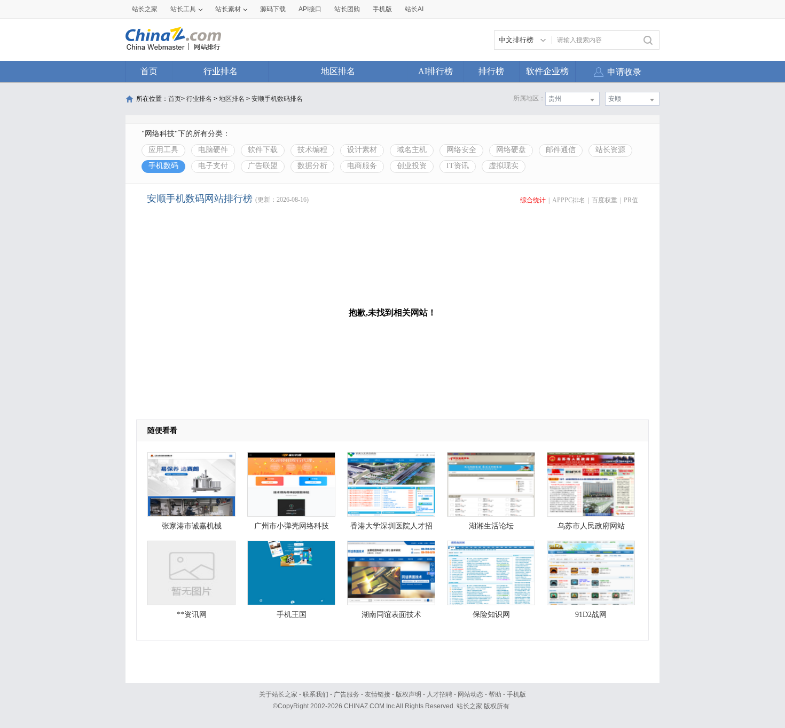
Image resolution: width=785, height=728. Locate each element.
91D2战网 (591, 615)
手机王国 (292, 615)
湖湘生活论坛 (491, 526)
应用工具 (163, 150)
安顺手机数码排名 (277, 98)
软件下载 (263, 150)
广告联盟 (263, 166)
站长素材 (228, 9)
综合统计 (533, 200)
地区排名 (338, 71)
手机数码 (163, 166)
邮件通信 (561, 150)
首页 (149, 71)
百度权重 (604, 200)
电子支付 (213, 166)
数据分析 (312, 166)
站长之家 (145, 9)
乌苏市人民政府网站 (591, 526)
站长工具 (183, 9)
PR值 (631, 200)
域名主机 (412, 150)
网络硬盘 (511, 150)
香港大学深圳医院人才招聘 (391, 528)
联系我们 (315, 694)
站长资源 (610, 150)
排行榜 (491, 71)
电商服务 (362, 166)
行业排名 (220, 71)
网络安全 (461, 150)
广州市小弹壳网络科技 (291, 526)
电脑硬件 (213, 150)
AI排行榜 (435, 71)
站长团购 (347, 9)
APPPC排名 (568, 200)
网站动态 (470, 694)
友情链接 (377, 694)
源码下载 (273, 9)
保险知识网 (491, 615)
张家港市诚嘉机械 (192, 526)
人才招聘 (439, 694)
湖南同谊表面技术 (391, 615)
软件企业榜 (547, 71)
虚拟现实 (504, 166)
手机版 (516, 694)
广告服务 (346, 694)
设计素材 (362, 150)
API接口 (310, 9)
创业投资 (412, 166)
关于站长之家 (278, 694)
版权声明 (408, 694)
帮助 (495, 694)
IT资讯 (457, 166)
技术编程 (312, 150)
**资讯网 (192, 615)
